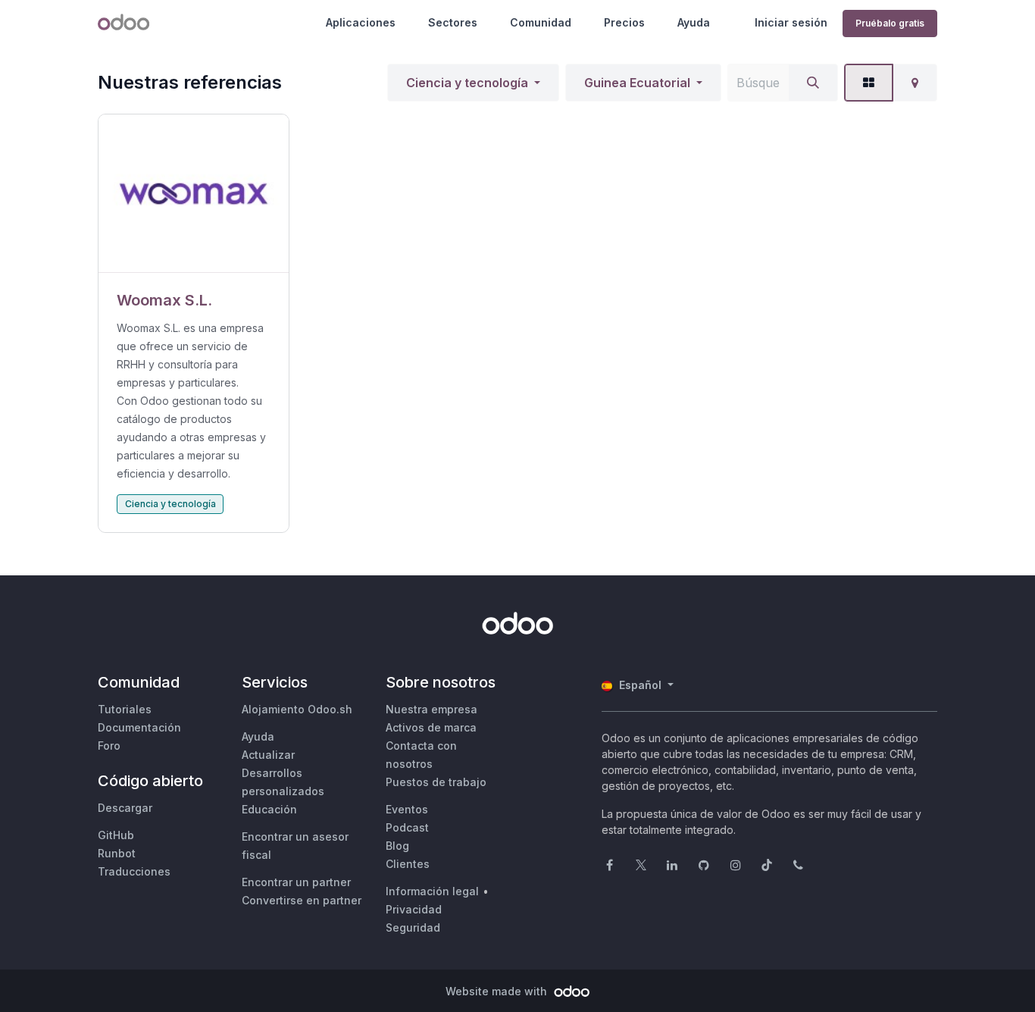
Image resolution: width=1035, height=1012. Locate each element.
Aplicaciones (361, 22)
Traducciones (134, 871)
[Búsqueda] (813, 83)
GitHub (116, 835)
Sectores (452, 22)
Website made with (498, 991)
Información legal (432, 891)
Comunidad (540, 22)
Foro (109, 745)
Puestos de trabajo (436, 781)
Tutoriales (125, 709)
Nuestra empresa (431, 709)
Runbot (117, 853)
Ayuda (693, 22)
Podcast (407, 827)
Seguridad (413, 927)
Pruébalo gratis (889, 23)
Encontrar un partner (296, 882)
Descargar (125, 807)
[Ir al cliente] (193, 193)
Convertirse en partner (301, 900)
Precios (624, 22)
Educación (269, 809)
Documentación (139, 727)
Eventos (407, 809)
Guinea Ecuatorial (637, 82)
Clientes (408, 863)
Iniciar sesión (791, 22)
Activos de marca (431, 727)
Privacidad (414, 909)
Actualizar (268, 754)
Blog (397, 845)
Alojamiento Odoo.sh (297, 709)
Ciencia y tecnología (467, 82)
